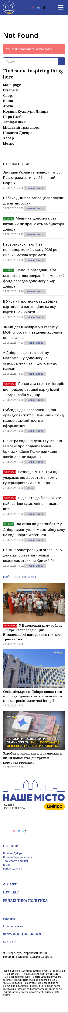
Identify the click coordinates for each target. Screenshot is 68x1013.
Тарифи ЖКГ (14, 122)
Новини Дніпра (35, 188)
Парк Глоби (13, 116)
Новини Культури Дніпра (25, 111)
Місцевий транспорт (21, 127)
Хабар (8, 138)
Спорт (8, 95)
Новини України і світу (17, 857)
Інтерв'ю (11, 90)
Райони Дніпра (12, 868)
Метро (8, 143)
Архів (8, 106)
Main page (12, 84)
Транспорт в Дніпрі (15, 861)
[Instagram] (33, 7)
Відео (7, 864)
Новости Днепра (17, 132)
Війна (8, 100)
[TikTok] (44, 7)
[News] (38, 7)
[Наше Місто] (9, 8)
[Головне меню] (61, 7)
